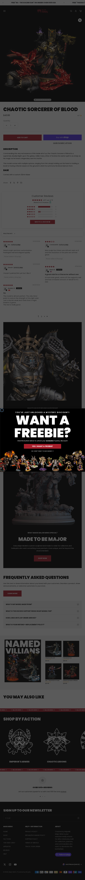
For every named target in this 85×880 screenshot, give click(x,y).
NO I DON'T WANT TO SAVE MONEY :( (42, 451)
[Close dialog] (1, 410)
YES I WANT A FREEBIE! (42, 446)
